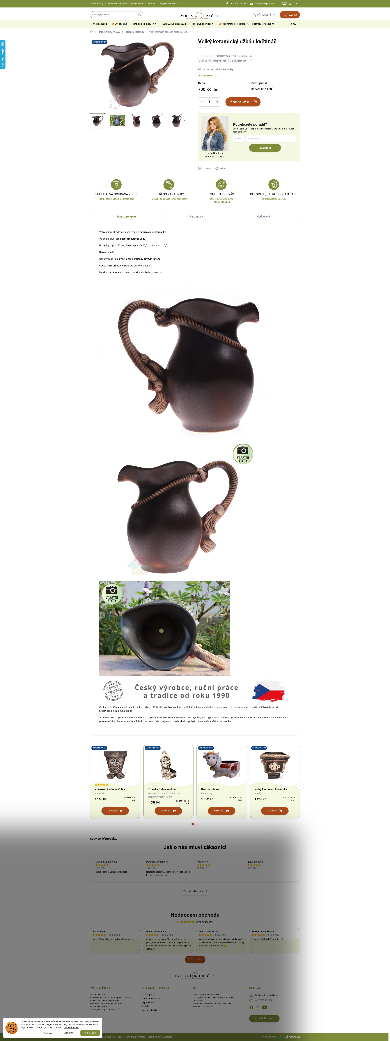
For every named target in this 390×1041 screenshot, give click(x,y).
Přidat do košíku (239, 102)
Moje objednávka (168, 3)
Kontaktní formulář (264, 1018)
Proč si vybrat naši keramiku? (207, 994)
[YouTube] (264, 1007)
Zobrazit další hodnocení (195, 891)
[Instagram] (257, 1007)
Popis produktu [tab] (126, 216)
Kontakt (152, 3)
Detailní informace (207, 76)
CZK (290, 3)
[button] (192, 824)
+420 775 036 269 (263, 1000)
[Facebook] (251, 1007)
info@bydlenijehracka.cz (266, 995)
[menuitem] (100, 24)
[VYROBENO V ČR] (115, 764)
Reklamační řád (97, 994)
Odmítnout (68, 1033)
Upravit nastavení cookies (160, 1037)
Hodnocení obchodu (117, 3)
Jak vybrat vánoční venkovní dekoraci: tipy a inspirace (213, 999)
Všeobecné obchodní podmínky (104, 1000)
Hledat (139, 15)
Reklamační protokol (99, 1006)
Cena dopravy (96, 3)
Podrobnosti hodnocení (242, 56)
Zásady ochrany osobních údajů (105, 1009)
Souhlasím (91, 1033)
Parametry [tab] (196, 216)
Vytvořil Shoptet (269, 1037)
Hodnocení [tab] (263, 216)
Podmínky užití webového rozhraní (106, 1003)
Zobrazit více (195, 959)
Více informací (71, 1027)
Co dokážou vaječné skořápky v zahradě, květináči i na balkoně (212, 1005)
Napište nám (137, 3)
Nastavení (48, 1033)
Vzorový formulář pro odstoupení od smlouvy (111, 997)
